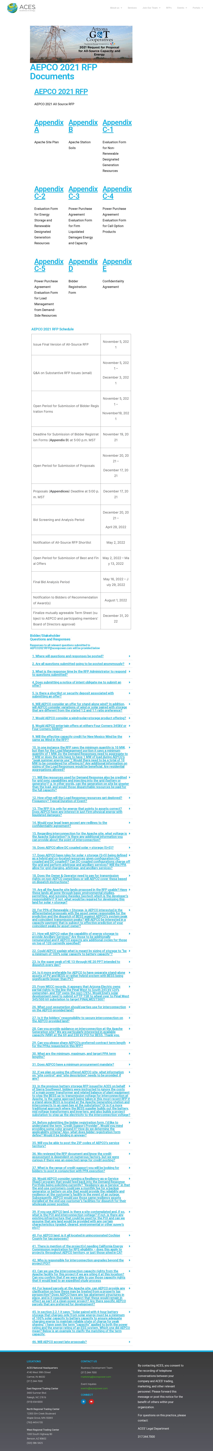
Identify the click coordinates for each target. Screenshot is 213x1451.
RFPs (169, 8)
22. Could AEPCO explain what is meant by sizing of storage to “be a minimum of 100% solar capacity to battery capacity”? (79, 952)
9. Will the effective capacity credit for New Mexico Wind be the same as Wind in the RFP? (77, 738)
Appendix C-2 (48, 192)
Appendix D (83, 265)
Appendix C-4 (117, 192)
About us (114, 8)
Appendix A (48, 126)
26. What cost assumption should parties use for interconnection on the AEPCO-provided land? (79, 1008)
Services (132, 8)
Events (180, 8)
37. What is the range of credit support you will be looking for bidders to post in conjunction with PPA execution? (75, 1169)
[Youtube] (91, 1401)
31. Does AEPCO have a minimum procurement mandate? (73, 1064)
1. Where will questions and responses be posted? (68, 656)
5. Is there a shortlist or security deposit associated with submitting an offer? (73, 694)
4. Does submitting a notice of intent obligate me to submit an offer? (76, 683)
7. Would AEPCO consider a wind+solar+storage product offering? (79, 718)
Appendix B (83, 126)
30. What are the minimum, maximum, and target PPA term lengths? (74, 1055)
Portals (196, 8)
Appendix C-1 (117, 126)
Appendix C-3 (83, 192)
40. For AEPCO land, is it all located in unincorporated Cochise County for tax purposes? (76, 1237)
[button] (81, 656)
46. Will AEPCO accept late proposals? (59, 1342)
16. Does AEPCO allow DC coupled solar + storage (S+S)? (73, 847)
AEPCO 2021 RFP (61, 91)
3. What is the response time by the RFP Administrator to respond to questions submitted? (79, 673)
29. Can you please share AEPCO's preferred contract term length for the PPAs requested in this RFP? (79, 1044)
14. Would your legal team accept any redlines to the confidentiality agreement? (69, 824)
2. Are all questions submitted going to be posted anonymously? (78, 664)
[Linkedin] (83, 1401)
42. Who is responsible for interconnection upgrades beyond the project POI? (78, 1261)
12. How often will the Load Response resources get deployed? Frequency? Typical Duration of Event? (77, 799)
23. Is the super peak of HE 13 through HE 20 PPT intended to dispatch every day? (76, 963)
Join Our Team (150, 8)
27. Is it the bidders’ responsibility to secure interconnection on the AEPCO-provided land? (77, 1019)
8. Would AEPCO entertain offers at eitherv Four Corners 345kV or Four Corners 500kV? (79, 727)
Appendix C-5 (48, 265)
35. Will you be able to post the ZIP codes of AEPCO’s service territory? (75, 1144)
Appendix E (117, 265)
